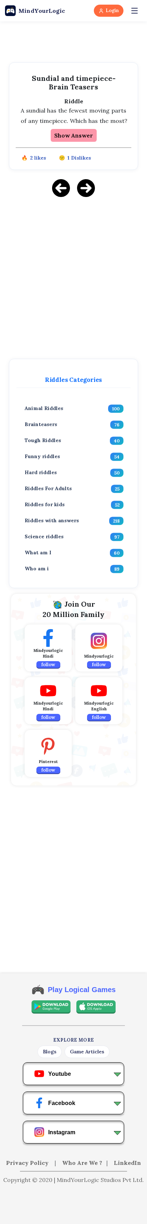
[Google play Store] (51, 1007)
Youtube (59, 1074)
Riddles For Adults (48, 488)
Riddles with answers (52, 520)
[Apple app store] (96, 1007)
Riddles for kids (45, 504)
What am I (38, 552)
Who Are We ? (82, 1162)
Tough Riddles (43, 440)
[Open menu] (134, 10)
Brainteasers (41, 424)
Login (112, 10)
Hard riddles (41, 472)
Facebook (61, 1103)
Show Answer (73, 135)
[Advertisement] (73, 276)
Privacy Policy (28, 1162)
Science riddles (44, 536)
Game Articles (87, 1051)
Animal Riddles (44, 408)
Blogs (49, 1051)
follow (48, 665)
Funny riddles (42, 456)
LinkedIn (127, 1162)
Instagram (61, 1132)
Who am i (37, 568)
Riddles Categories (73, 380)
